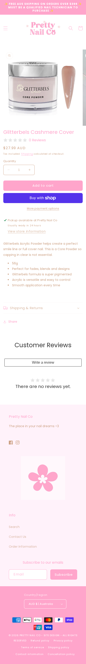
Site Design (52, 635)
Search (14, 527)
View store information (27, 231)
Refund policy (40, 640)
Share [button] (12, 321)
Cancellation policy (61, 654)
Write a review (43, 362)
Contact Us (17, 537)
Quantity (9, 161)
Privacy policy (63, 640)
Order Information (23, 546)
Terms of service (32, 647)
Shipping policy (58, 647)
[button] (5, 28)
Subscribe (64, 574)
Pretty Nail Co (30, 635)
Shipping (27, 154)
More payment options (43, 208)
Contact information (29, 654)
